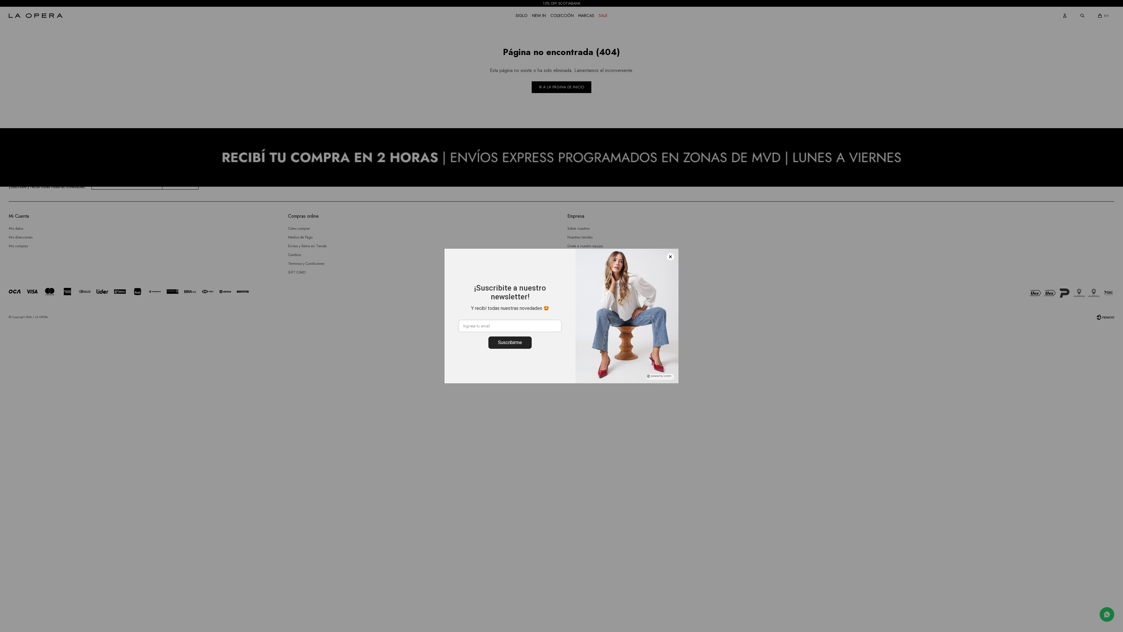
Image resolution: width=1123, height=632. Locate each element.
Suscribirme (510, 342)
